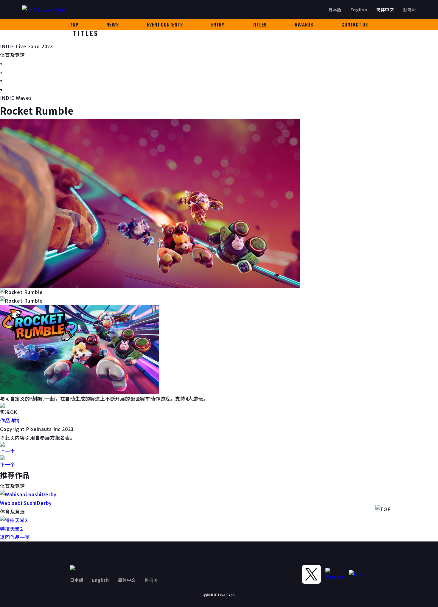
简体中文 (385, 10)
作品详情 (10, 420)
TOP (74, 25)
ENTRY (217, 25)
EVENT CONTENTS (165, 25)
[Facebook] (334, 574)
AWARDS (304, 25)
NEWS (112, 25)
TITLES (260, 25)
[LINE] (358, 574)
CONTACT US (354, 25)
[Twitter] (311, 574)
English (358, 10)
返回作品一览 (15, 537)
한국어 (409, 10)
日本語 (334, 10)
